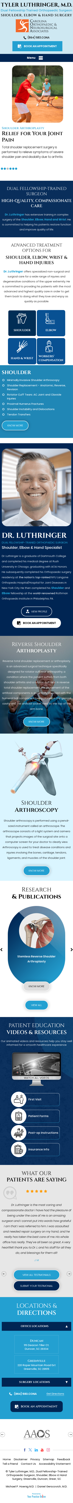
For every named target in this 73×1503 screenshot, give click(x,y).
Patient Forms (38, 1116)
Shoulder (27, 219)
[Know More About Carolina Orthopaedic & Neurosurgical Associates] (36, 25)
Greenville (36, 1361)
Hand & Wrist (22, 358)
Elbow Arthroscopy (19, 128)
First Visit (34, 1099)
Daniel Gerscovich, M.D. (52, 1486)
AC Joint (38, 394)
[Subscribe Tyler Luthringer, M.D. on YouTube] (42, 1450)
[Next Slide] (69, 1273)
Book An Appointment (40, 46)
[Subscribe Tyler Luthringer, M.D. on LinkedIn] (36, 1450)
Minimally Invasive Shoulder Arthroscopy (33, 380)
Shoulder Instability (19, 409)
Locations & (36, 1309)
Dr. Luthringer (14, 214)
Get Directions (55, 1394)
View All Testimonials (37, 1275)
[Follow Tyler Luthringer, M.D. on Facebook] (24, 1450)
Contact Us (28, 1464)
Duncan (36, 1341)
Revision (12, 389)
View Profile (39, 611)
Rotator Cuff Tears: (20, 394)
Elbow (39, 219)
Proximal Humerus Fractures (25, 404)
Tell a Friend (10, 1464)
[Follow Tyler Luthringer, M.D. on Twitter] (30, 1450)
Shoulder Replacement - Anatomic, (30, 385)
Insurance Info (38, 1149)
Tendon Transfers (18, 414)
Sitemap (48, 1459)
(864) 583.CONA (38, 37)
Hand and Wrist (55, 219)
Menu (31, 58)
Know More (15, 425)
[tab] (2, 169)
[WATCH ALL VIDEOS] (36, 1068)
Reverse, (60, 385)
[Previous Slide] (3, 1273)
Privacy (35, 1459)
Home (7, 1459)
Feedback (63, 1459)
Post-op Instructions (43, 1133)
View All (36, 1005)
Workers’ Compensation (51, 358)
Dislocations (46, 409)
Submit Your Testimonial (36, 1286)
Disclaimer (20, 1459)
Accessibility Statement (55, 1464)
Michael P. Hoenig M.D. (20, 1486)
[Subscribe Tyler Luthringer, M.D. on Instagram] (48, 1450)
